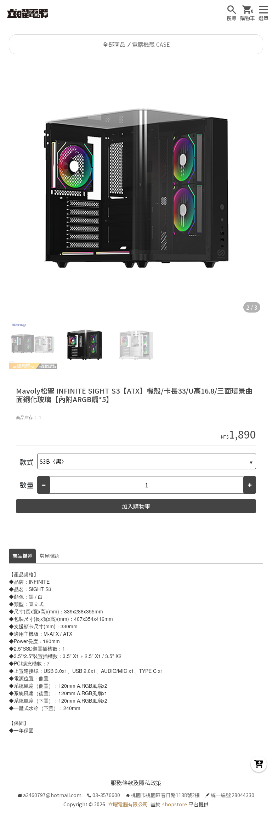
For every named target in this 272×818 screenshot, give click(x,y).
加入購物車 (136, 506)
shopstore (174, 804)
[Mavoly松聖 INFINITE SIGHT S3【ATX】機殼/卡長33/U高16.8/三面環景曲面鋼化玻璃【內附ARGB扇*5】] (136, 188)
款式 (26, 462)
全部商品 (114, 44)
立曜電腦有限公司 (128, 804)
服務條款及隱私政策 (136, 782)
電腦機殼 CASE (151, 44)
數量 (26, 485)
